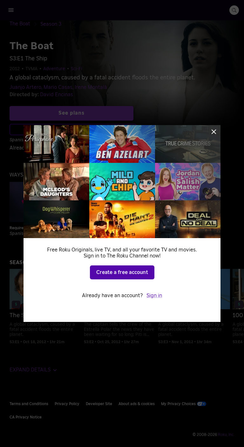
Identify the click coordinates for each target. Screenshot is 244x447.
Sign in (154, 295)
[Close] (214, 132)
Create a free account (122, 272)
